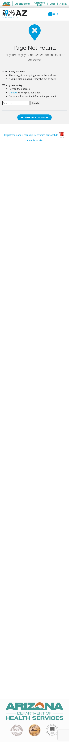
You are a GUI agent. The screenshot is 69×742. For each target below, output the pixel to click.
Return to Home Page (34, 117)
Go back (13, 92)
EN (54, 14)
